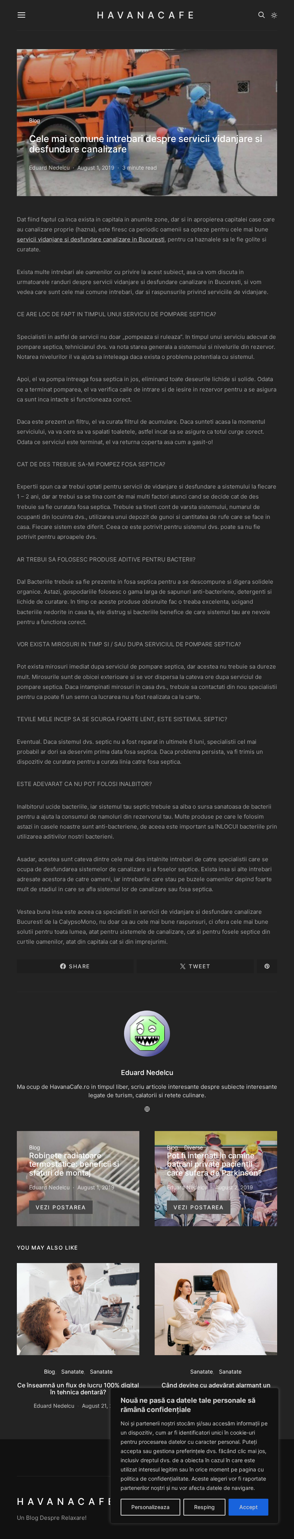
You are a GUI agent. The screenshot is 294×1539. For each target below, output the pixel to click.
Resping (204, 1507)
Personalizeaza (150, 1507)
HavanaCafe (147, 15)
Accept (248, 1507)
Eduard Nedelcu (49, 167)
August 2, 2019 (234, 1187)
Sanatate (72, 1371)
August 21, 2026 (102, 1405)
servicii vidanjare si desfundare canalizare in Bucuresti (91, 239)
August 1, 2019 (95, 167)
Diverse (193, 1147)
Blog (34, 120)
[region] (194, 1456)
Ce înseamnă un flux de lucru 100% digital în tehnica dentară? (78, 1388)
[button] (274, 15)
